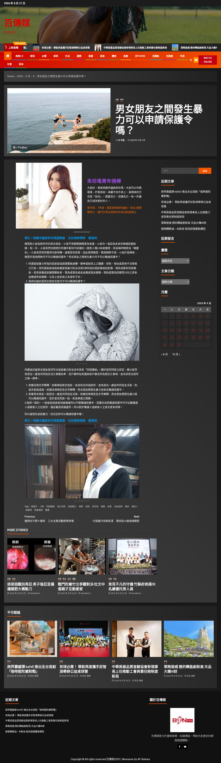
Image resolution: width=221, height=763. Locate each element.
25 (193, 337)
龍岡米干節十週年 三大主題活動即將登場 (49, 518)
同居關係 (50, 506)
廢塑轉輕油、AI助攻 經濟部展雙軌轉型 (183, 228)
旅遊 (90, 56)
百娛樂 (169, 56)
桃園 (103, 506)
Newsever (128, 759)
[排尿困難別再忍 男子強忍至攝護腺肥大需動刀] (31, 556)
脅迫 (127, 506)
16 (179, 330)
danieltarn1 (35, 593)
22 (171, 337)
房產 (125, 56)
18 (193, 330)
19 (200, 330)
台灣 (44, 56)
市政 (182, 56)
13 (207, 323)
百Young (140, 56)
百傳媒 (17, 22)
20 (207, 330)
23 (179, 337)
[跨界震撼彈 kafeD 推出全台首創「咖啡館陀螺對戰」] (32, 639)
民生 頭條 (34, 676)
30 (179, 344)
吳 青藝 (121, 140)
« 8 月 (164, 354)
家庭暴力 (72, 506)
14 (164, 330)
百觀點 (155, 56)
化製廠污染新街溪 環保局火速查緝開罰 (116, 518)
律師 (81, 506)
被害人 (135, 506)
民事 (109, 506)
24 (186, 337)
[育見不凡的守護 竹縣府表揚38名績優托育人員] (132, 556)
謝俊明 (29, 510)
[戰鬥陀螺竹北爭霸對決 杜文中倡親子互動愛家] (82, 556)
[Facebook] (179, 746)
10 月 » (176, 354)
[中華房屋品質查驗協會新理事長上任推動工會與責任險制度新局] (137, 639)
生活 (67, 56)
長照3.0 (19, 56)
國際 (79, 56)
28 (164, 344)
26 (200, 337)
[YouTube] (185, 746)
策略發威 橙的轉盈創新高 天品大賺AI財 (172, 47)
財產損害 (38, 510)
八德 (42, 506)
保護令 (34, 506)
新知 (32, 56)
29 (171, 344)
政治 (21, 64)
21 (164, 337)
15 (171, 330)
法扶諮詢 (118, 506)
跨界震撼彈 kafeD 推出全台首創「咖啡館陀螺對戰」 (31, 709)
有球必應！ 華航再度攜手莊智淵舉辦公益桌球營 (37, 47)
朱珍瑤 (95, 506)
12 (200, 323)
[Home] (8, 56)
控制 (87, 506)
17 (186, 330)
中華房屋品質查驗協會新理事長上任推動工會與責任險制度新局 (107, 47)
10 (186, 323)
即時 (56, 56)
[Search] (191, 60)
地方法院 (61, 506)
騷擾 (47, 510)
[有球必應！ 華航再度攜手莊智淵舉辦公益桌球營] (84, 639)
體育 (114, 56)
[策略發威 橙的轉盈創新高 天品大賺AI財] (189, 639)
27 (207, 337)
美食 (102, 56)
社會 (9, 64)
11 (193, 323)
